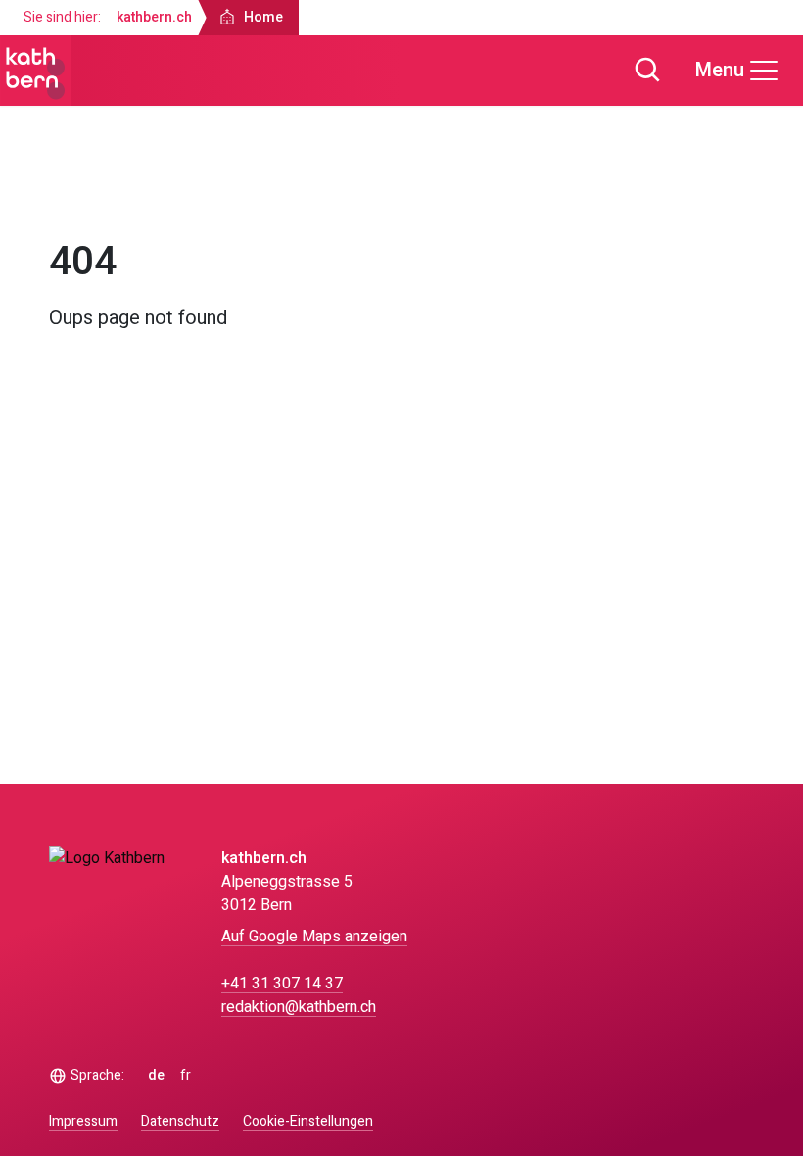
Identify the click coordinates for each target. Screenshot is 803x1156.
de (156, 1075)
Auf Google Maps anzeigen (314, 936)
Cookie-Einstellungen (308, 1122)
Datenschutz (180, 1121)
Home (87, 194)
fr (185, 1075)
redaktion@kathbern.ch (298, 1007)
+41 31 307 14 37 (282, 983)
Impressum (83, 1121)
